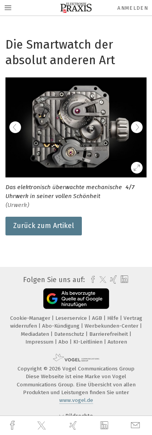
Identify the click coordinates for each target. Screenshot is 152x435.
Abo (64, 342)
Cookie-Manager (31, 318)
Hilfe (113, 318)
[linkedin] (105, 426)
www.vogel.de (76, 400)
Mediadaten (36, 334)
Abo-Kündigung (61, 326)
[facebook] (13, 425)
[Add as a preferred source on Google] (76, 298)
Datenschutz (70, 334)
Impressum (40, 342)
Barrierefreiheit (109, 334)
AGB (98, 318)
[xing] (74, 425)
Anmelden (132, 8)
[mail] (136, 425)
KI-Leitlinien (88, 342)
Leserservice (71, 318)
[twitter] (42, 425)
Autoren (117, 342)
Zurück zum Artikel (43, 225)
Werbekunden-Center (112, 326)
